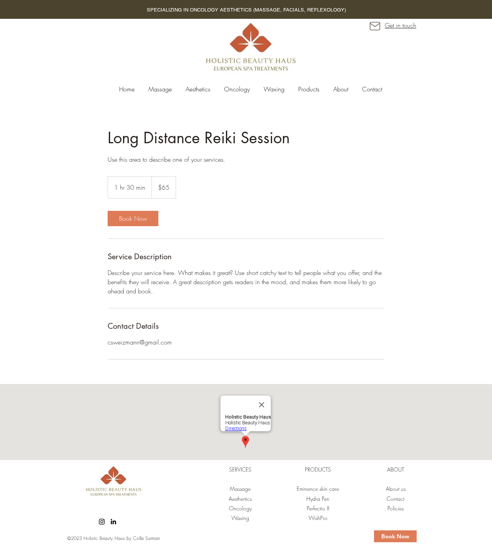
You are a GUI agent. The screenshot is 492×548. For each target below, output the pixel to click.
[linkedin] (113, 521)
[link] (133, 218)
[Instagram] (102, 521)
